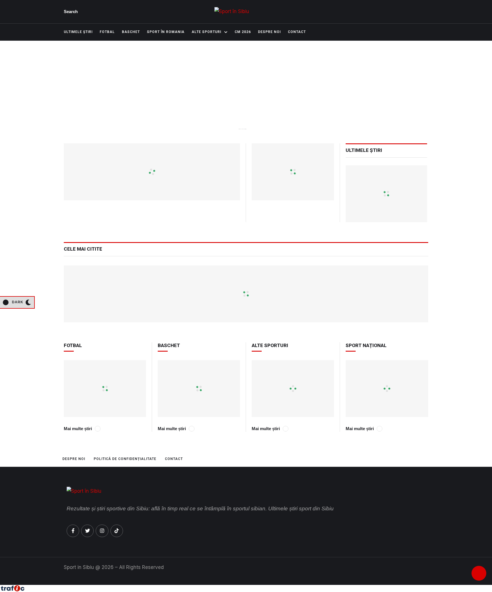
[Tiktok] (116, 531)
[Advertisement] (246, 98)
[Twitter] (87, 531)
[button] (72, 12)
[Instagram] (102, 531)
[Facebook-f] (73, 531)
